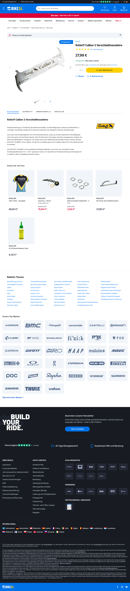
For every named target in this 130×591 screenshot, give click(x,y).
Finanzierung (37, 501)
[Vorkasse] (80, 476)
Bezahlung (37, 479)
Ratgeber (36, 512)
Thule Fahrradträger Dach (109, 284)
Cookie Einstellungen (10, 494)
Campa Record (36, 287)
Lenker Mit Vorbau (83, 293)
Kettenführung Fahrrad (14, 281)
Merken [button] (81, 76)
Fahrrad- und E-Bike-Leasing (44, 505)
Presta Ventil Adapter (14, 302)
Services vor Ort (8, 476)
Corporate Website (9, 468)
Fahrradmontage (39, 509)
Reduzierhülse (105, 281)
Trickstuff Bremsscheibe (39, 281)
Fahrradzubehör (25, 28)
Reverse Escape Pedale (38, 284)
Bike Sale (54, 15)
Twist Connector (59, 296)
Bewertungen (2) (43, 111)
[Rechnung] (69, 466)
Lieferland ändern (80, 552)
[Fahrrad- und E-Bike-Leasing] (102, 476)
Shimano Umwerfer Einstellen (110, 296)
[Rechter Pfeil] (32, 183)
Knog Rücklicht (82, 284)
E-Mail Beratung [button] (96, 76)
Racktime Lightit (12, 305)
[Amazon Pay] (69, 476)
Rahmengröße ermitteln (41, 487)
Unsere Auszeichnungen (11, 479)
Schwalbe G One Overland (63, 293)
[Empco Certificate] (69, 506)
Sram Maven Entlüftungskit (63, 281)
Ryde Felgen (11, 296)
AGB (4, 483)
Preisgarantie (38, 498)
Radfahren (15, 28)
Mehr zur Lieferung (65, 563)
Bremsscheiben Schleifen (109, 293)
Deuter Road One (36, 302)
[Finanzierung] (91, 476)
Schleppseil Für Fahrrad (62, 284)
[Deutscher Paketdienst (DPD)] (80, 491)
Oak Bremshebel (59, 302)
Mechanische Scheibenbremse (87, 302)
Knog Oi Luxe (35, 293)
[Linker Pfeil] (10, 183)
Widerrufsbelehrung (10, 487)
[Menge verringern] (77, 70)
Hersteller (59, 111)
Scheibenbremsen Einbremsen (111, 290)
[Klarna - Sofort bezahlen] (123, 466)
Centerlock (81, 299)
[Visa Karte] (91, 466)
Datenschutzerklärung (10, 490)
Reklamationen (38, 472)
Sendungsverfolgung (41, 483)
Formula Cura (35, 290)
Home (9, 28)
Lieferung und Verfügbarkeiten (44, 494)
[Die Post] (91, 491)
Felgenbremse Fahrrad (108, 287)
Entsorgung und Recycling (12, 498)
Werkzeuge (49, 28)
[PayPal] (112, 466)
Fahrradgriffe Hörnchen (15, 284)
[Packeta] (123, 491)
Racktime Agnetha (37, 296)
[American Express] (102, 466)
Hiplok (9, 287)
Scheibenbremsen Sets (85, 305)
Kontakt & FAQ (38, 465)
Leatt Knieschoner (83, 281)
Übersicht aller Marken (12, 397)
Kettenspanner (82, 290)
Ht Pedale (10, 290)
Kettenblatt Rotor (83, 287)
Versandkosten (38, 476)
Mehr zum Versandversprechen (108, 568)
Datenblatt (28, 111)
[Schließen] (120, 35)
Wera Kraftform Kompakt (39, 299)
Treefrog (10, 299)
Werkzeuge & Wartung (37, 28)
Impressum (6, 465)
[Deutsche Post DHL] (69, 491)
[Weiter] (70, 67)
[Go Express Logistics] (112, 491)
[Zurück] (9, 67)
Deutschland (113, 65)
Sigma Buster (58, 287)
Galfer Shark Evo (59, 290)
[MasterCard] (80, 466)
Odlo (8, 293)
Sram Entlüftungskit (37, 305)
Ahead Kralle (81, 296)
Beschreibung (13, 111)
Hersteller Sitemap (40, 490)
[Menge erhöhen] (83, 70)
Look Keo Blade (59, 299)
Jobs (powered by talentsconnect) (15, 472)
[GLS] (102, 491)
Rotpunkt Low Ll (59, 305)
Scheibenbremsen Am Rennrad (111, 299)
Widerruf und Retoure (41, 468)
